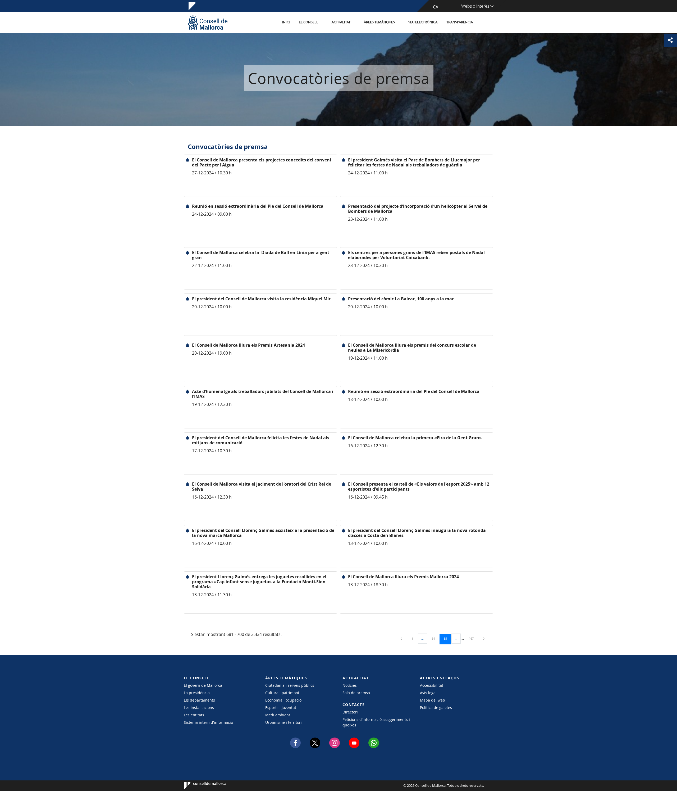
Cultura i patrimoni (282, 692)
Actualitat (341, 22)
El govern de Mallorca (203, 685)
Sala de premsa (356, 692)
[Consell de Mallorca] (207, 22)
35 (447, 638)
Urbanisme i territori (283, 722)
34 (435, 638)
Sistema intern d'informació (208, 722)
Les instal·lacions (199, 707)
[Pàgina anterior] (402, 638)
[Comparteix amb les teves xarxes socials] (670, 40)
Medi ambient (277, 714)
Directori (350, 712)
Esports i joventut (280, 707)
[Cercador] (483, 22)
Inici (286, 22)
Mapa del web (432, 700)
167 (473, 638)
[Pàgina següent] (483, 638)
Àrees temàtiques (379, 22)
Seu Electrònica (422, 22)
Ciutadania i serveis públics (289, 685)
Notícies (349, 685)
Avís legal (428, 692)
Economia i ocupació (283, 700)
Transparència (459, 22)
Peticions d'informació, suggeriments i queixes (376, 722)
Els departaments (199, 700)
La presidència (197, 692)
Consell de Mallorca (200, 785)
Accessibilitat (431, 685)
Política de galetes (436, 707)
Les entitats (194, 714)
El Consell (308, 22)
